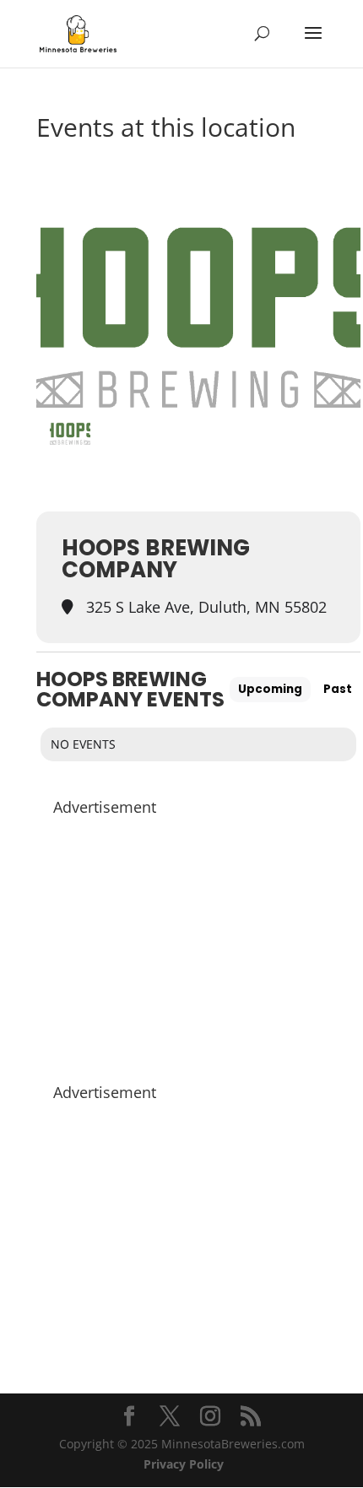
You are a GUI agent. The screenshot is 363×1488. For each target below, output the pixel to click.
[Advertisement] (198, 941)
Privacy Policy (184, 1464)
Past (337, 689)
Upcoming (270, 689)
